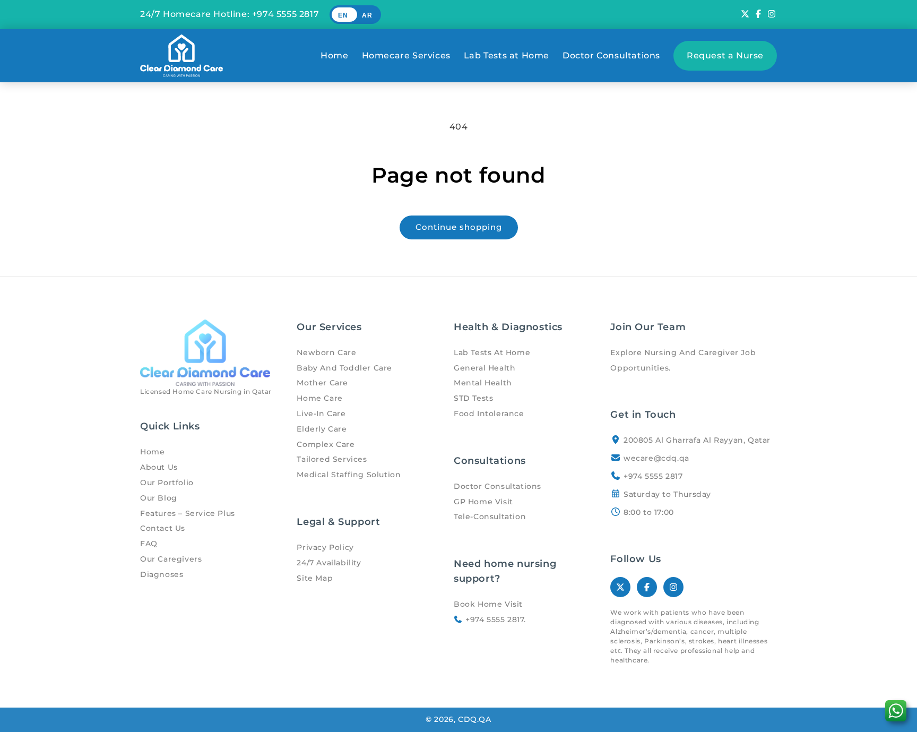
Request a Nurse (725, 55)
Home (334, 55)
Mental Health (483, 382)
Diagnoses (161, 574)
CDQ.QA (474, 719)
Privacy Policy (325, 547)
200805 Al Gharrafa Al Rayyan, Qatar (697, 440)
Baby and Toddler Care (344, 368)
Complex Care (325, 444)
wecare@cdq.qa (656, 458)
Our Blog (158, 498)
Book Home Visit (488, 604)
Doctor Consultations (611, 55)
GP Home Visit (483, 501)
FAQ (149, 543)
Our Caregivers (171, 559)
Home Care (319, 398)
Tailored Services (332, 459)
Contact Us (162, 528)
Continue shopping (459, 227)
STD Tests (473, 398)
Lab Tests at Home (506, 55)
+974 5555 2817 (285, 14)
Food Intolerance (489, 413)
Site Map (315, 578)
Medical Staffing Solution (349, 474)
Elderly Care (322, 429)
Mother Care (322, 382)
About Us (159, 467)
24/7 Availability (329, 562)
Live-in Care (321, 413)
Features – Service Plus (187, 513)
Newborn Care (326, 352)
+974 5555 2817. (494, 619)
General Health (484, 368)
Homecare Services (406, 55)
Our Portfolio (167, 482)
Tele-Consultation (490, 516)
